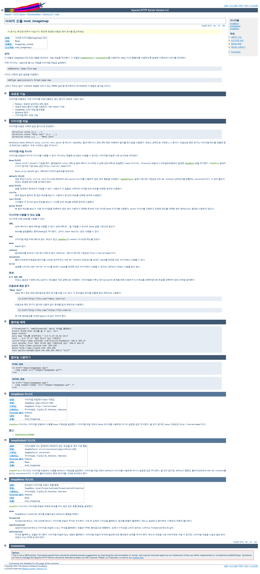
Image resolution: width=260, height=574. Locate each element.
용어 (246, 6)
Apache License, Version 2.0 (34, 569)
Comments (236, 52)
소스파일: (9, 47)
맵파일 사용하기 (238, 47)
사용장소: (14, 409)
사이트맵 (254, 6)
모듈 (226, 6)
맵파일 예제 (236, 44)
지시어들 (233, 6)
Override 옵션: (17, 412)
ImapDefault (235, 26)
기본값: (13, 406)
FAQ (241, 6)
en (214, 26)
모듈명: (8, 44)
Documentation (33, 14)
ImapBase (234, 23)
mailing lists (138, 557)
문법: (12, 403)
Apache (8, 14)
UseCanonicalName (24, 434)
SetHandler (102, 58)
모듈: (12, 419)
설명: (7, 38)
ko (224, 26)
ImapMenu (234, 29)
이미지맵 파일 (237, 40)
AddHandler (87, 58)
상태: (7, 41)
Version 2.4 (48, 14)
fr (219, 26)
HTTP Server (19, 14)
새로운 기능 (236, 37)
